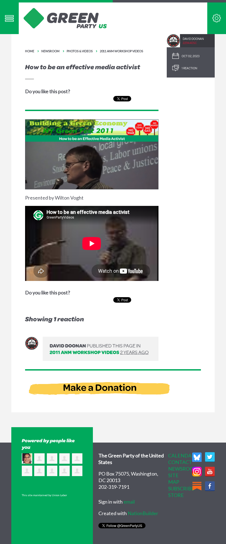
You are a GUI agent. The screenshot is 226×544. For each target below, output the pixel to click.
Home (29, 51)
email (129, 502)
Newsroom (50, 51)
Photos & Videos (80, 51)
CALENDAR (181, 455)
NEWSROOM (183, 469)
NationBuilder (143, 513)
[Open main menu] (9, 18)
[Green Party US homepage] (65, 18)
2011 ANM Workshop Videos (121, 51)
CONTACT (180, 462)
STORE (176, 495)
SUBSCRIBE (181, 488)
